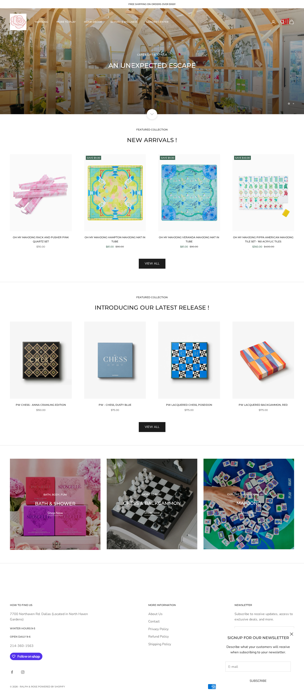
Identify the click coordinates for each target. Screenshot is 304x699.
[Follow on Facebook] (12, 672)
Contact (154, 621)
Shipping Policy (159, 644)
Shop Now (55, 513)
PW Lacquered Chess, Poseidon (189, 404)
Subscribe (258, 681)
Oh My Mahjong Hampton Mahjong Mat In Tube (115, 239)
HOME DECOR (93, 21)
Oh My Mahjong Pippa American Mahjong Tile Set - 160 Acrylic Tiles (263, 239)
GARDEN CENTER (157, 21)
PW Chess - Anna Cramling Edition (41, 404)
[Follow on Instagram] (23, 672)
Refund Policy (158, 636)
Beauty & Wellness (124, 21)
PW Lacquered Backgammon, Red (263, 404)
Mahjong (41, 21)
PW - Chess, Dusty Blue (115, 404)
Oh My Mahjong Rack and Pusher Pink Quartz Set (41, 239)
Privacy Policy (158, 629)
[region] (152, 61)
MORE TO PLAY (66, 21)
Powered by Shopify (51, 686)
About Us (155, 614)
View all (152, 263)
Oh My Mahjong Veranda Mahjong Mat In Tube (189, 239)
